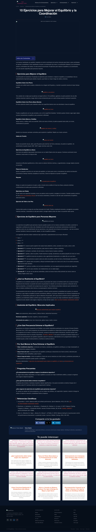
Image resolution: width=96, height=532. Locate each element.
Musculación (37, 514)
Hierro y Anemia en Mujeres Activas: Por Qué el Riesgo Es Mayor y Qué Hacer (48, 489)
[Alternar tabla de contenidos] (32, 58)
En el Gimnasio (38, 516)
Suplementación (57, 516)
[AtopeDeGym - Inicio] (9, 510)
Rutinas (36, 512)
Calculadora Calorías (58, 522)
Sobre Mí (75, 516)
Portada (17, 6)
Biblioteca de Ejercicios (39, 520)
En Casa (36, 518)
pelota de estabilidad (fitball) (27, 195)
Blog (74, 512)
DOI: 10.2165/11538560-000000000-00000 (66, 299)
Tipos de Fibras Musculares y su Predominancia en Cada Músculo (48, 457)
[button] (40, 422)
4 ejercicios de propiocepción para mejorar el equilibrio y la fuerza (46, 361)
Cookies (77, 528)
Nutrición (73, 2)
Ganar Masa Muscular (39, 522)
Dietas (55, 514)
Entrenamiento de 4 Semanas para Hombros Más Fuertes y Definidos (75, 457)
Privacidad (75, 520)
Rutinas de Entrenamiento (41, 2)
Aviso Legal (76, 522)
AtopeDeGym (11, 528)
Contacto (75, 518)
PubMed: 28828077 (48, 334)
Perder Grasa (56, 520)
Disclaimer (88, 528)
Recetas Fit (56, 518)
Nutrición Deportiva (58, 512)
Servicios (75, 514)
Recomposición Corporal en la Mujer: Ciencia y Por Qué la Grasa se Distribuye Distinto (75, 489)
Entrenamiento (63, 2)
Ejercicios (53, 2)
